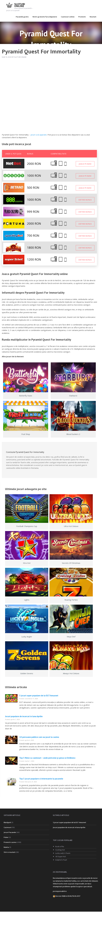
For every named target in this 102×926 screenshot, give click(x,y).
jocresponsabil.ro (60, 891)
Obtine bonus (85, 200)
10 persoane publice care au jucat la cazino (39, 737)
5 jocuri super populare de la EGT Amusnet (38, 695)
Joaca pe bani (85, 164)
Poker (6, 837)
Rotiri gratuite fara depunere (45, 16)
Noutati (93, 16)
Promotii (82, 16)
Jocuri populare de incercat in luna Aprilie (24, 716)
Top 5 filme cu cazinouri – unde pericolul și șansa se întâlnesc (47, 758)
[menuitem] (22, 17)
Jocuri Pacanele (10, 832)
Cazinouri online (67, 16)
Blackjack (7, 822)
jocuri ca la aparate (39, 134)
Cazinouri (7, 827)
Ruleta (6, 847)
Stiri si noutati (9, 852)
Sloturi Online (19, 5)
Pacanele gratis (22, 16)
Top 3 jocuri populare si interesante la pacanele (41, 778)
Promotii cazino (10, 842)
